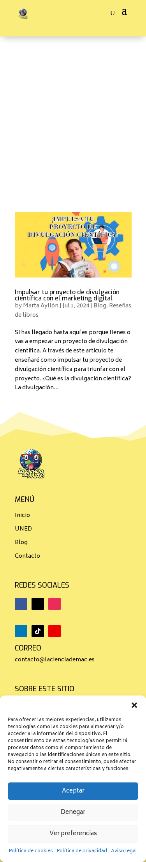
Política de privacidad (82, 851)
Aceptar (73, 791)
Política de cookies (31, 851)
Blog (99, 306)
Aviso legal (124, 851)
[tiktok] (38, 631)
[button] (134, 705)
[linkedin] (21, 631)
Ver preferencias (73, 834)
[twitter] (38, 604)
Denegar (73, 812)
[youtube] (54, 631)
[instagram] (54, 604)
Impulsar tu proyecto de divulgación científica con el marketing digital (67, 295)
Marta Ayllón (40, 306)
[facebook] (21, 604)
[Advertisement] (73, 113)
